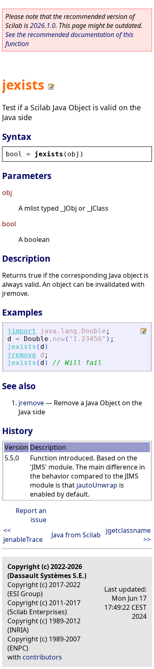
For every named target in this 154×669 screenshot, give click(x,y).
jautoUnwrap (96, 485)
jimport (21, 331)
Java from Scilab (76, 534)
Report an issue (31, 515)
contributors (42, 657)
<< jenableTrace (23, 535)
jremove (21, 355)
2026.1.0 (42, 25)
